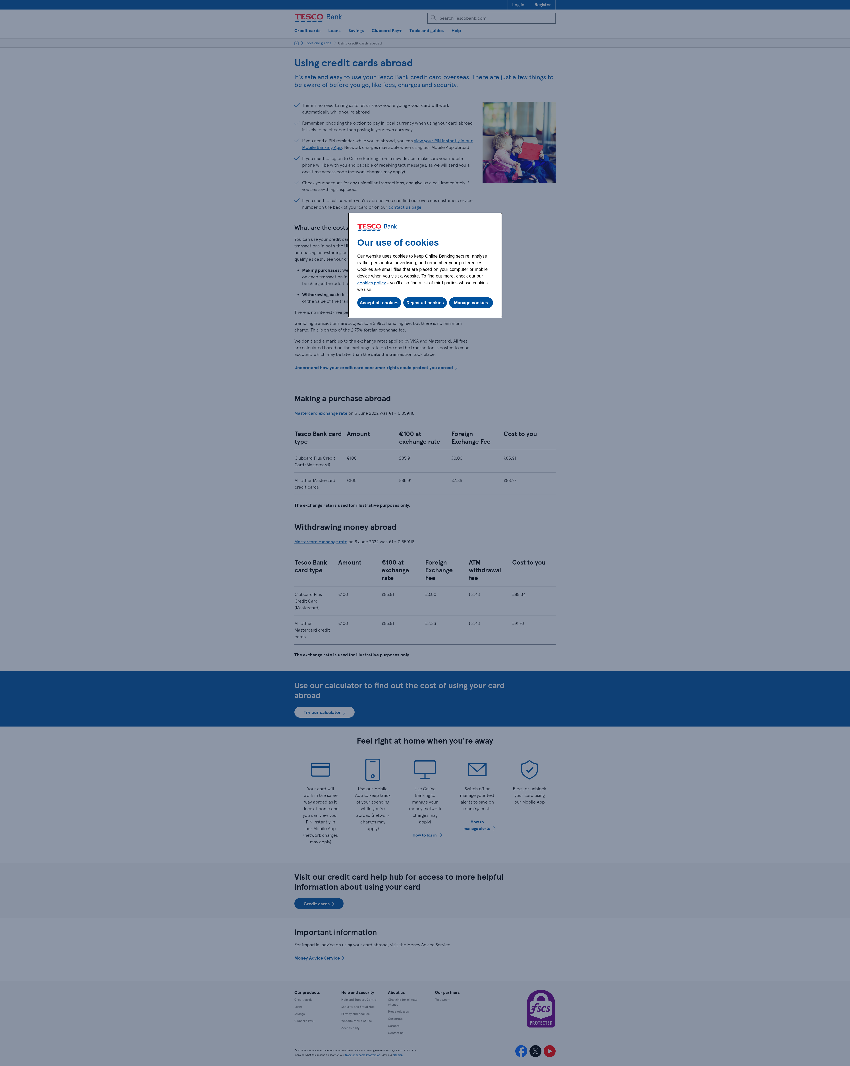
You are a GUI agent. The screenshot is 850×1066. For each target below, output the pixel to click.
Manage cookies (471, 302)
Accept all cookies (379, 302)
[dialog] (425, 265)
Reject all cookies (425, 302)
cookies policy (371, 283)
